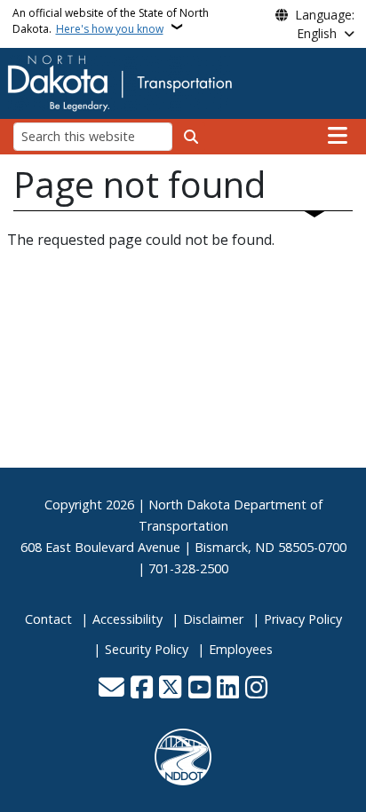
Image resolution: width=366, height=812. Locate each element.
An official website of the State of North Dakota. (110, 20)
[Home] (119, 81)
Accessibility (127, 619)
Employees (241, 649)
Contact (48, 619)
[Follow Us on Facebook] (142, 688)
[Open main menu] (337, 135)
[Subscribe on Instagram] (256, 688)
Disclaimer (213, 619)
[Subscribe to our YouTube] (199, 688)
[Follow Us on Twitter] (170, 688)
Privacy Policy (303, 619)
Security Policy (146, 649)
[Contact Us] (111, 688)
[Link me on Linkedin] (228, 688)
